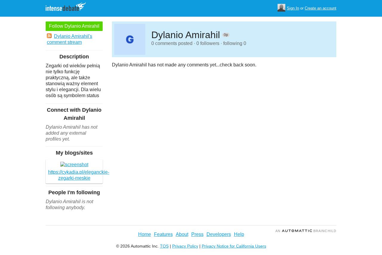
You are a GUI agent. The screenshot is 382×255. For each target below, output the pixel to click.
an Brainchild (305, 231)
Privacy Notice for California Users (234, 246)
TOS (164, 246)
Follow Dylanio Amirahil (74, 26)
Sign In (293, 8)
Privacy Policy (185, 246)
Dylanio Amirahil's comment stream (69, 39)
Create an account (320, 8)
